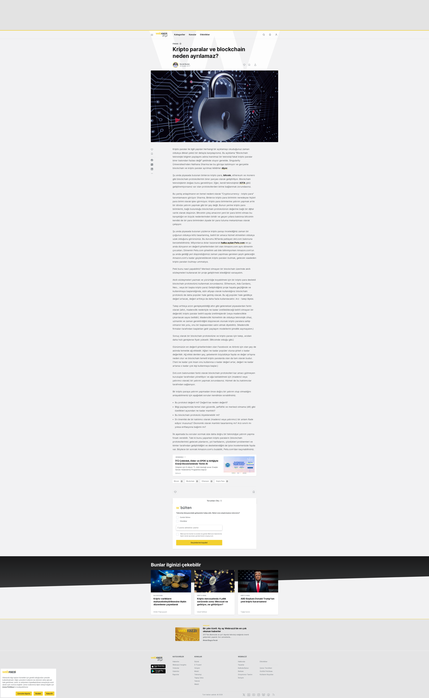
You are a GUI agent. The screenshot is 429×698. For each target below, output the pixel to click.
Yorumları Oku (214, 501)
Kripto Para (220, 481)
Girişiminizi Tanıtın (245, 674)
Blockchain (190, 481)
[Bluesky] (263, 694)
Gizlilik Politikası (266, 671)
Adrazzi (178, 473)
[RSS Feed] (273, 694)
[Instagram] (258, 694)
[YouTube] (253, 694)
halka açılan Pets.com (233, 242)
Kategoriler (179, 34)
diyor (224, 168)
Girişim (197, 668)
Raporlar (176, 674)
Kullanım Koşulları (266, 674)
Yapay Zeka (198, 678)
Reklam (241, 671)
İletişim (241, 678)
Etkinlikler (205, 34)
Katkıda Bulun (243, 668)
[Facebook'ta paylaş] (152, 160)
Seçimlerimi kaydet (199, 542)
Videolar (176, 668)
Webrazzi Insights (179, 665)
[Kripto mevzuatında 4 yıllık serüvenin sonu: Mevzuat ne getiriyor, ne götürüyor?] (214, 581)
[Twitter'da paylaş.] (152, 164)
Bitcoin (176, 481)
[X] (243, 694)
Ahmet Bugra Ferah (210, 640)
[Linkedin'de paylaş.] (152, 169)
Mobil (196, 671)
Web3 (196, 684)
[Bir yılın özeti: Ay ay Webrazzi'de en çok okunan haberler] (187, 634)
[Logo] (162, 34)
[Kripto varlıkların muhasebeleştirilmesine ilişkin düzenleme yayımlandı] (171, 581)
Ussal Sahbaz (202, 612)
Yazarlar (241, 665)
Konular (192, 34)
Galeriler (176, 671)
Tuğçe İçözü (245, 612)
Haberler (176, 661)
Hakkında (241, 661)
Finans (175, 44)
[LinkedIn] (248, 694)
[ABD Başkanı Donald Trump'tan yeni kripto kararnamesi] (258, 581)
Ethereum (205, 481)
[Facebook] (268, 694)
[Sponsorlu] (239, 465)
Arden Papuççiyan (160, 612)
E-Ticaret (198, 665)
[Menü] (152, 35)
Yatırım (197, 681)
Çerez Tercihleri (266, 668)
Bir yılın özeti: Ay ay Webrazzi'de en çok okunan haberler (224, 630)
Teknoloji (198, 674)
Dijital (196, 661)
